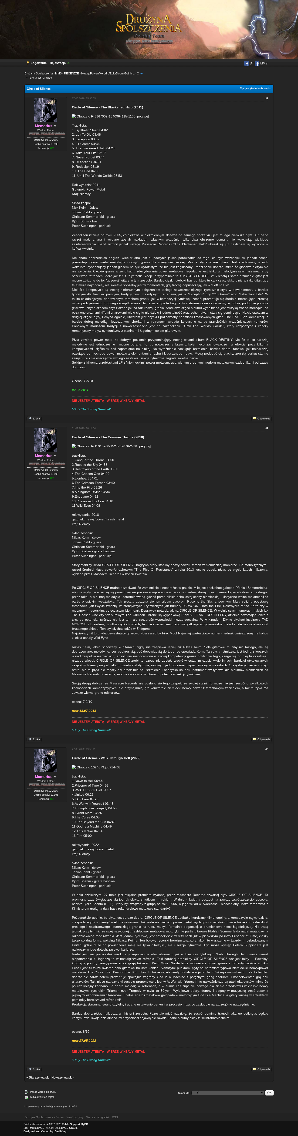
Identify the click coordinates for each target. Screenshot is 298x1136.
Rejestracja (58, 63)
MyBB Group (69, 1127)
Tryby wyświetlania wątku (255, 88)
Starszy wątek (39, 1077)
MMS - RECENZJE (67, 73)
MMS (263, 63)
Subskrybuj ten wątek (42, 1097)
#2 (266, 428)
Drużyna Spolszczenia (38, 73)
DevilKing (61, 1131)
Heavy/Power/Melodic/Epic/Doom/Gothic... (108, 73)
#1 (266, 98)
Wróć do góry (75, 1117)
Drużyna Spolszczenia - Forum (44, 1117)
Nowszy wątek (61, 1077)
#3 (266, 749)
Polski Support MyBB (75, 1124)
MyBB (40, 1127)
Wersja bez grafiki (97, 1117)
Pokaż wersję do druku (43, 1091)
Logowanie (39, 63)
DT (251, 63)
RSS (115, 1117)
